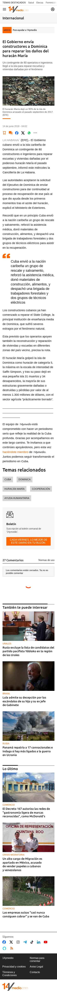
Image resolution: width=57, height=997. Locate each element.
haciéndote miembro (15, 452)
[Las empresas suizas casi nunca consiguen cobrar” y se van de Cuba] (28, 891)
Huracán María (14, 488)
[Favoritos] (4, 133)
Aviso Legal (36, 966)
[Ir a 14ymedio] (18, 9)
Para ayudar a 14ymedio (25, 30)
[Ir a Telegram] (25, 942)
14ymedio (7, 958)
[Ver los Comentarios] (10, 133)
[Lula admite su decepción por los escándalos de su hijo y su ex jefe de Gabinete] (28, 676)
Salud (31, 2)
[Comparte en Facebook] (17, 133)
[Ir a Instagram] (18, 942)
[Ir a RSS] (12, 948)
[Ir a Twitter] (12, 942)
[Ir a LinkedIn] (39, 942)
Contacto (35, 972)
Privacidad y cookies (14, 966)
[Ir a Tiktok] (32, 942)
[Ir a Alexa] (4, 948)
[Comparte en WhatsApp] (29, 133)
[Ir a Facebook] (4, 942)
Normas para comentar (37, 959)
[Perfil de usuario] (53, 9)
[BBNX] (15, 987)
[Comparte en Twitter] (23, 133)
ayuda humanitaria (16, 498)
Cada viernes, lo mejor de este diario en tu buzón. (28, 541)
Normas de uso (46, 560)
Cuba (7, 479)
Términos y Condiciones (9, 973)
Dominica (25, 479)
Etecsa (39, 2)
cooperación (41, 488)
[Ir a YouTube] (46, 942)
